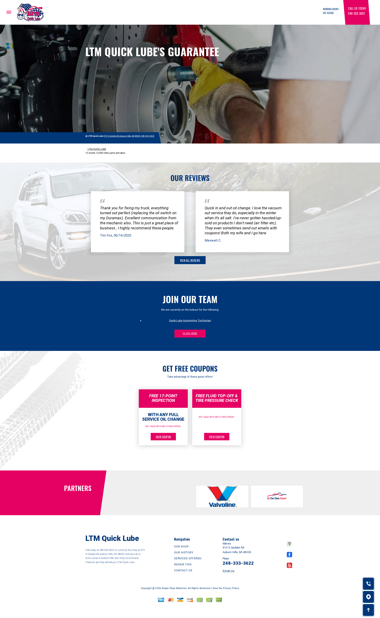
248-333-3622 (356, 13)
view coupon (163, 437)
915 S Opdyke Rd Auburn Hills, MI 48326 (122, 136)
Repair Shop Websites (174, 588)
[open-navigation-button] (9, 12)
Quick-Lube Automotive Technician (190, 320)
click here (190, 333)
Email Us (228, 570)
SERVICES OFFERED (187, 558)
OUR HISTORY (183, 552)
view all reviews (190, 260)
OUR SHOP (181, 546)
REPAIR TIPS (182, 564)
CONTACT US (183, 570)
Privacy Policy (231, 588)
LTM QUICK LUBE (97, 149)
